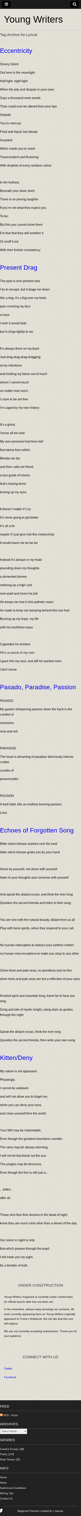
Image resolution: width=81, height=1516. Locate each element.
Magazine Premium (28, 1511)
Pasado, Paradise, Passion (38, 687)
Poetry (3, 1454)
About (3, 1482)
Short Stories (7, 1459)
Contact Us (6, 1498)
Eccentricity (16, 50)
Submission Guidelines (13, 1488)
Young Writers (33, 19)
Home (3, 1477)
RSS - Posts (10, 1415)
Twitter (8, 1368)
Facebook (10, 1377)
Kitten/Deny (16, 1057)
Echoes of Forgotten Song (37, 830)
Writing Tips (7, 1493)
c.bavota (58, 1511)
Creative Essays (9, 1449)
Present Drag (18, 267)
